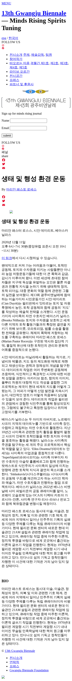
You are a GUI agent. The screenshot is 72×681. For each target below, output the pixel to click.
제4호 (14, 67)
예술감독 (37, 54)
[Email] (36, 168)
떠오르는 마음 (20, 63)
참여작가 (16, 59)
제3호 (64, 63)
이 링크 (7, 258)
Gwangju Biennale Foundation (29, 670)
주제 (26, 54)
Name (5, 120)
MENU (6, 3)
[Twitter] (36, 164)
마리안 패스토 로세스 (21, 189)
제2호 (54, 63)
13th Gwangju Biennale (34, 13)
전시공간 (16, 75)
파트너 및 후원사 (22, 84)
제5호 (23, 67)
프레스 (14, 80)
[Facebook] (36, 160)
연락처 (14, 662)
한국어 (13, 38)
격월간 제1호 (39, 63)
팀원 (49, 54)
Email (5, 128)
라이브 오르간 (20, 71)
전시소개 (16, 54)
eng (4, 38)
